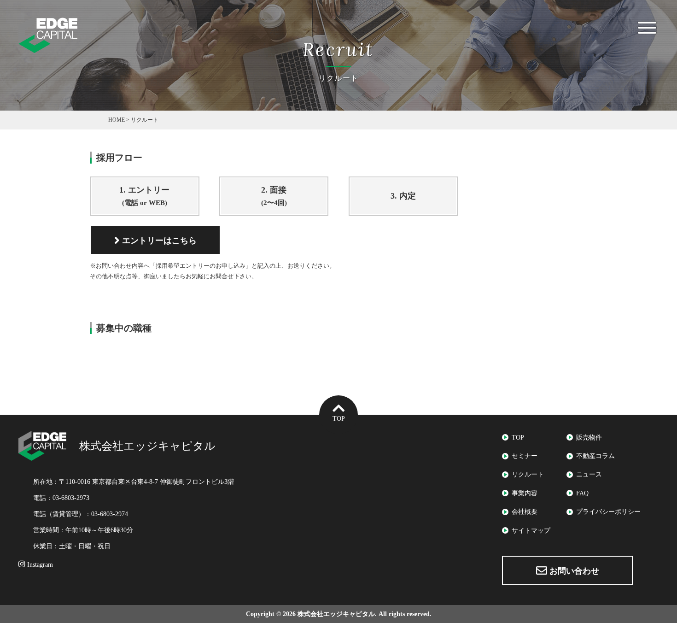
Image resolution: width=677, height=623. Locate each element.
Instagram (39, 564)
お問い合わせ (573, 571)
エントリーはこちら (158, 240)
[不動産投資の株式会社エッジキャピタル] (47, 47)
